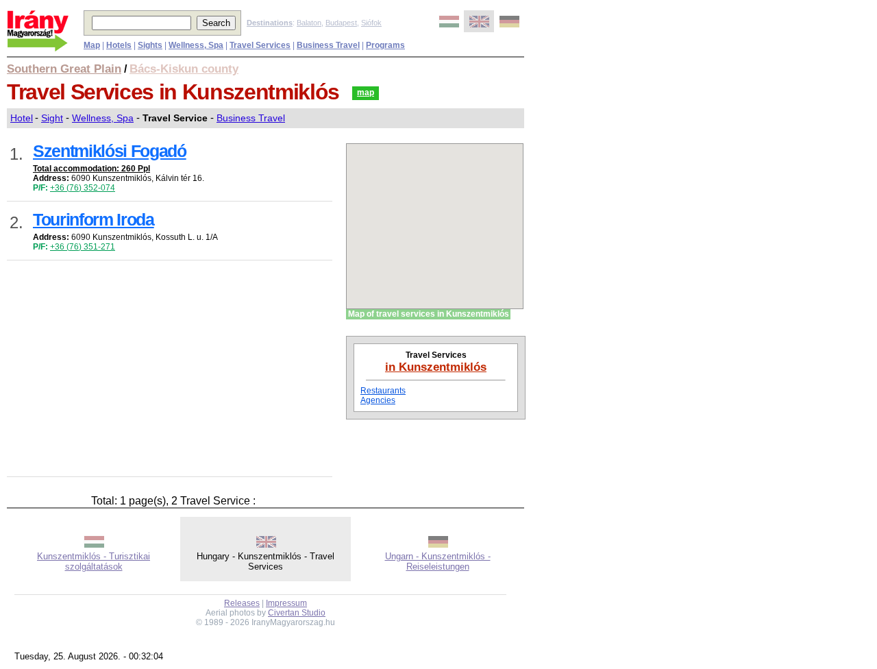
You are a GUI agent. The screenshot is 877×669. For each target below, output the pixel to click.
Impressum (286, 603)
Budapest (341, 23)
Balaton (309, 23)
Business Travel (251, 117)
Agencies (377, 400)
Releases (242, 603)
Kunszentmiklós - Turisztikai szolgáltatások (93, 561)
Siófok (371, 23)
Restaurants (383, 391)
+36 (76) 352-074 (82, 188)
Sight (52, 117)
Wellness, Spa (103, 117)
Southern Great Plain (64, 68)
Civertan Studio (296, 613)
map (365, 92)
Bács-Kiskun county (183, 68)
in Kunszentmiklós (435, 367)
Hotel (21, 117)
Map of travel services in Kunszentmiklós (428, 314)
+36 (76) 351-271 (82, 247)
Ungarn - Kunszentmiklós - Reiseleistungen (438, 561)
